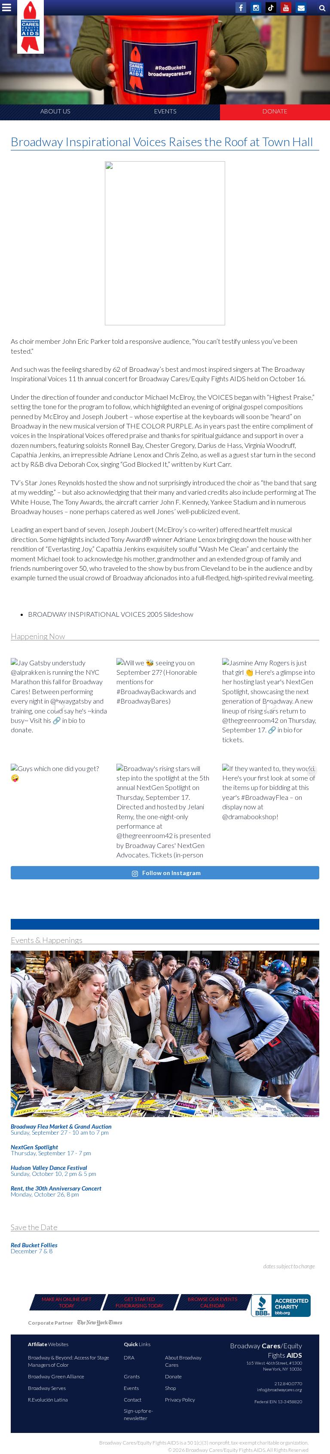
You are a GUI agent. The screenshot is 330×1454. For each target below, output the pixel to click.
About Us (55, 111)
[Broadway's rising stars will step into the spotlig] (165, 812)
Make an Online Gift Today (67, 1302)
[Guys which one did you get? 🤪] (59, 812)
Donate (275, 111)
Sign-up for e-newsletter (138, 1414)
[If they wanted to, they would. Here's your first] (270, 812)
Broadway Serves (47, 1388)
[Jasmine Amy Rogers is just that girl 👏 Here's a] (270, 706)
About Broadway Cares (183, 1361)
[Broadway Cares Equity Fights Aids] (30, 27)
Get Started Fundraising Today (139, 1302)
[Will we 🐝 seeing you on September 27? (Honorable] (165, 706)
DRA (129, 1357)
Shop (170, 1388)
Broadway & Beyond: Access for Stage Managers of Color (68, 1361)
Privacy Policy (180, 1399)
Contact (132, 1399)
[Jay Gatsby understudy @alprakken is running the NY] (59, 706)
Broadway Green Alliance (56, 1376)
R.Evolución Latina (48, 1399)
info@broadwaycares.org (279, 1389)
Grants (132, 1376)
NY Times (99, 1324)
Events (165, 111)
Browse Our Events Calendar (212, 1302)
